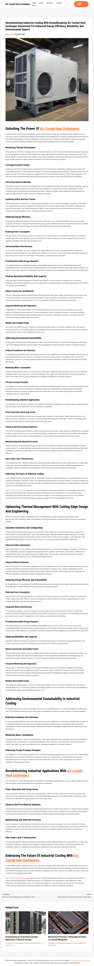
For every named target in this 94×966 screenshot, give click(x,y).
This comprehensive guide (78, 960)
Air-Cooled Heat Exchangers (59, 129)
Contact (59, 3)
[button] (36, 5)
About (41, 3)
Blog (34, 5)
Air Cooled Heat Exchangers (18, 4)
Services (50, 3)
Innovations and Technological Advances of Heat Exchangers (23, 943)
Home (34, 3)
